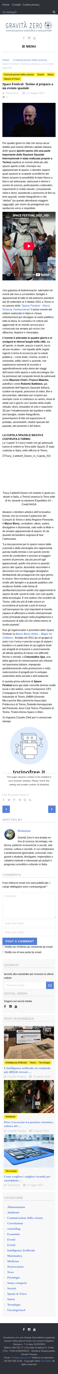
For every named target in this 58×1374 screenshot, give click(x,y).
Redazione (12, 93)
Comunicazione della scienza (30, 60)
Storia (11, 1299)
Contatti (16, 4)
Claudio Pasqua (17, 1076)
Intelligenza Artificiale (16, 1062)
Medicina (13, 1261)
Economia (13, 1234)
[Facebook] (23, 38)
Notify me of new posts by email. (23, 952)
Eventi (41, 74)
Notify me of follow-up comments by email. (29, 946)
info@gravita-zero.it (21, 1357)
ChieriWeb (45, 1361)
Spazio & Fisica (12, 79)
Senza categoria (17, 1283)
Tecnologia (44, 1062)
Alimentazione (16, 1207)
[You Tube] (34, 38)
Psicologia (13, 1277)
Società (11, 1288)
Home (5, 4)
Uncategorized (16, 1310)
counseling (13, 1228)
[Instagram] (29, 38)
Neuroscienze (15, 1266)
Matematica (14, 1255)
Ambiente (10, 1116)
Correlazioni (15, 1223)
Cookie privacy (30, 4)
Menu (31, 46)
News (50, 74)
